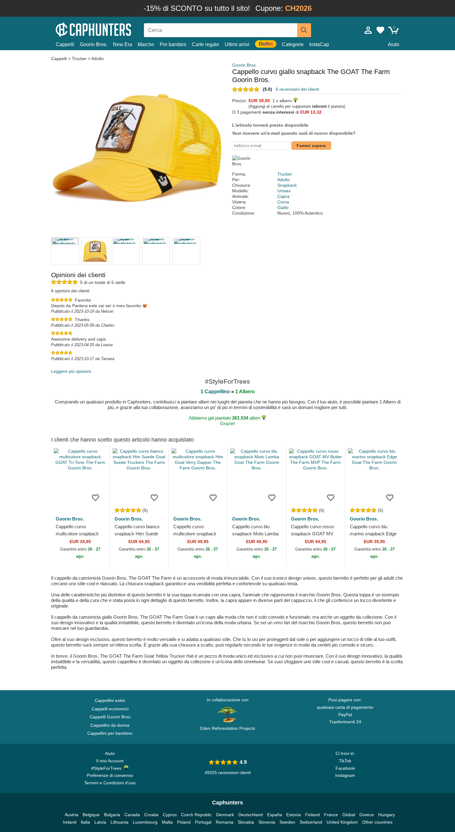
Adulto (97, 58)
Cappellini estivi (110, 700)
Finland (312, 814)
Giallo (282, 207)
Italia (85, 822)
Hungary (386, 814)
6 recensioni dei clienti (297, 89)
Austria (71, 814)
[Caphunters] (110, 29)
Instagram (345, 775)
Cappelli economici (110, 708)
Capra (283, 196)
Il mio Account (110, 760)
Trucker (79, 58)
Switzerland (311, 822)
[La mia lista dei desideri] (380, 30)
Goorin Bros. (93, 44)
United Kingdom (342, 822)
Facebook (345, 768)
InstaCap (319, 44)
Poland (184, 822)
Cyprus (170, 814)
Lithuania (119, 822)
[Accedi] (368, 30)
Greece (366, 814)
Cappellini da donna (109, 725)
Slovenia (266, 822)
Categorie (293, 44)
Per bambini (173, 44)
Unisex (284, 190)
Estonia (293, 814)
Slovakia (246, 822)
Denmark (225, 814)
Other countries (377, 822)
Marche (146, 44)
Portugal (203, 822)
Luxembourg (145, 822)
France (331, 814)
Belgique (91, 814)
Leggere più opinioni (71, 371)
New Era (122, 44)
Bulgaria (112, 814)
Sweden (287, 822)
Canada (132, 814)
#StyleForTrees (107, 768)
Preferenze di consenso (110, 775)
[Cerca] (304, 30)
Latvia (100, 822)
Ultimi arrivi (237, 44)
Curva (283, 201)
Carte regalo (205, 44)
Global (348, 814)
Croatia (151, 814)
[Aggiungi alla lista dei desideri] (95, 497)
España (274, 814)
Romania (224, 822)
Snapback (287, 185)
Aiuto (393, 44)
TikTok (345, 760)
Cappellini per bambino (109, 733)
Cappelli (65, 44)
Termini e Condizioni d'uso (110, 782)
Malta (167, 822)
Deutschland (250, 814)
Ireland (69, 822)
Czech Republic (196, 814)
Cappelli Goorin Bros (110, 716)
